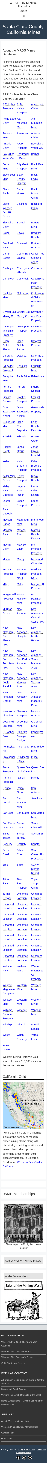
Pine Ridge (23, 746)
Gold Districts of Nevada (13, 1363)
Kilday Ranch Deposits (8, 490)
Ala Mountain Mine (22, 123)
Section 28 (37, 833)
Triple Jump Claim (34, 883)
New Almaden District (8, 696)
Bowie (6, 232)
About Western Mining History (16, 1421)
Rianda (35, 777)
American (22, 133)
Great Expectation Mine (9, 411)
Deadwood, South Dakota (13, 1389)
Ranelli (21, 777)
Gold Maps (6, 1438)
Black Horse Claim (34, 193)
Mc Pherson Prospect (36, 548)
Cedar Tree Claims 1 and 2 (37, 257)
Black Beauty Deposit (21, 178)
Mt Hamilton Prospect (36, 598)
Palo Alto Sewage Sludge (22, 736)
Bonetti (21, 222)
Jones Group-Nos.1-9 (35, 451)
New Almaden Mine (22, 696)
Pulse (34, 757)
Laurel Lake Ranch (35, 490)
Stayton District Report (35, 868)
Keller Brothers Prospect (22, 465)
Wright (6, 1034)
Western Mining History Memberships (19, 1427)
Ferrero (21, 386)
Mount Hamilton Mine (22, 598)
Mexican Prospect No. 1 (22, 573)
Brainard (22, 243)
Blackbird (22, 203)
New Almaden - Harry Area (23, 632)
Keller (6, 461)
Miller (6, 584)
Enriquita (22, 366)
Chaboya (8, 268)
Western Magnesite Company (9, 989)
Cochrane (36, 268)
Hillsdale (7, 436)
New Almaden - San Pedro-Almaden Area (23, 659)
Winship (7, 1024)
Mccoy (6, 559)
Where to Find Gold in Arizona (16, 1351)
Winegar (22, 1010)
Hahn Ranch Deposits (22, 426)
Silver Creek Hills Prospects (37, 854)
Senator (35, 844)
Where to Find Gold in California (17, 1357)
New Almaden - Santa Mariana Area (37, 659)
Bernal (35, 154)
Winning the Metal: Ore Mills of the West (21, 1395)
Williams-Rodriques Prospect (8, 1014)
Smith (6, 864)
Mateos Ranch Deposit (35, 534)
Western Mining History (23, 4)
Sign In (23, 10)
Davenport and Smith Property (37, 316)
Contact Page (7, 1433)
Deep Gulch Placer (6, 345)
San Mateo (23, 812)
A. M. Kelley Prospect (22, 108)
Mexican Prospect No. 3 (36, 573)
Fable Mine (23, 376)
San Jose (36, 798)
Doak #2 (22, 355)
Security (7, 844)
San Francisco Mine (22, 802)
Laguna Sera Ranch (21, 490)
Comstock (8, 278)
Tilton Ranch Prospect (22, 883)
